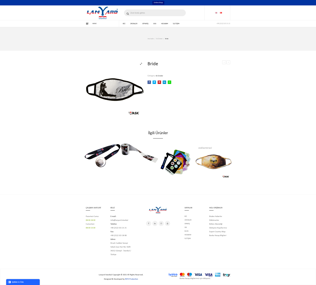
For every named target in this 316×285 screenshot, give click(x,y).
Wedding (224, 62)
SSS (186, 227)
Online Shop (158, 3)
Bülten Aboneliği (215, 224)
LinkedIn (155, 223)
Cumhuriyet (228, 62)
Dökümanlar (214, 220)
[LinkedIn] (164, 82)
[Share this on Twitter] (154, 82)
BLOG (186, 231)
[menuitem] (124, 23)
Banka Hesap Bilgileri (217, 235)
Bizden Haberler (215, 216)
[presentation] (83, 161)
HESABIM (188, 235)
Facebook (148, 223)
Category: (151, 76)
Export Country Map (217, 232)
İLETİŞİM (188, 238)
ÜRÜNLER (188, 220)
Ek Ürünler (159, 39)
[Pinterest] (159, 82)
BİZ (186, 216)
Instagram (161, 223)
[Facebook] (149, 82)
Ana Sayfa (151, 39)
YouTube (167, 223)
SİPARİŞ (187, 224)
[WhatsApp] (169, 82)
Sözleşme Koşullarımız (218, 228)
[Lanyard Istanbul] (102, 12)
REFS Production (131, 279)
